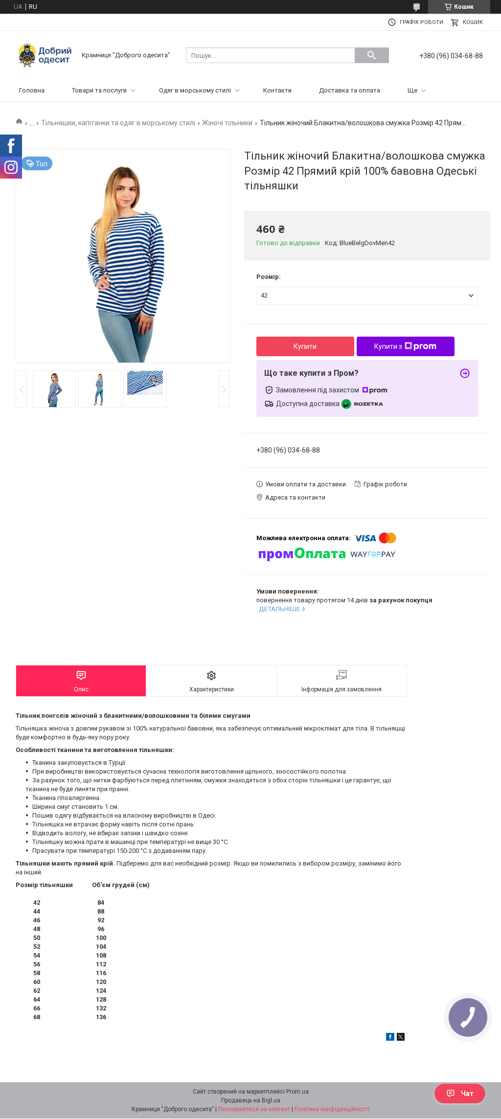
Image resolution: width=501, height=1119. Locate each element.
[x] (401, 1038)
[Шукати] (372, 55)
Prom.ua (297, 1091)
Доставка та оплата (349, 90)
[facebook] (390, 1038)
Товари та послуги (99, 90)
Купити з (388, 346)
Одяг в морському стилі (195, 90)
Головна (32, 90)
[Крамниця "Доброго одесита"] (47, 54)
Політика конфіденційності (332, 1109)
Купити (305, 346)
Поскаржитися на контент (254, 1109)
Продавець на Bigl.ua (250, 1100)
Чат (467, 1093)
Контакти (277, 90)
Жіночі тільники (227, 123)
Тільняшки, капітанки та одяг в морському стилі (118, 123)
